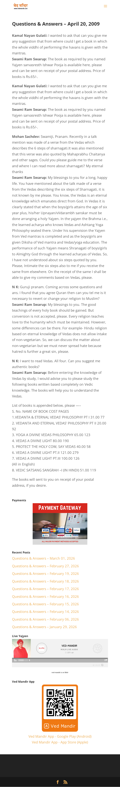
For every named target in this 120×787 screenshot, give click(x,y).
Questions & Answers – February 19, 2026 (45, 573)
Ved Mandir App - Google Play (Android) (59, 736)
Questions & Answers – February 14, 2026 (45, 611)
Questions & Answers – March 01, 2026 (43, 558)
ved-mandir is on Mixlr (60, 672)
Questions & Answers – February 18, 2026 (45, 581)
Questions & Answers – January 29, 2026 (44, 626)
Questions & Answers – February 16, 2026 (45, 596)
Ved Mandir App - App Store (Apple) (60, 742)
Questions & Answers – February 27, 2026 (45, 566)
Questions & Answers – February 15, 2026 (45, 604)
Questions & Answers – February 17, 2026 (45, 588)
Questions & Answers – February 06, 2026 (45, 619)
